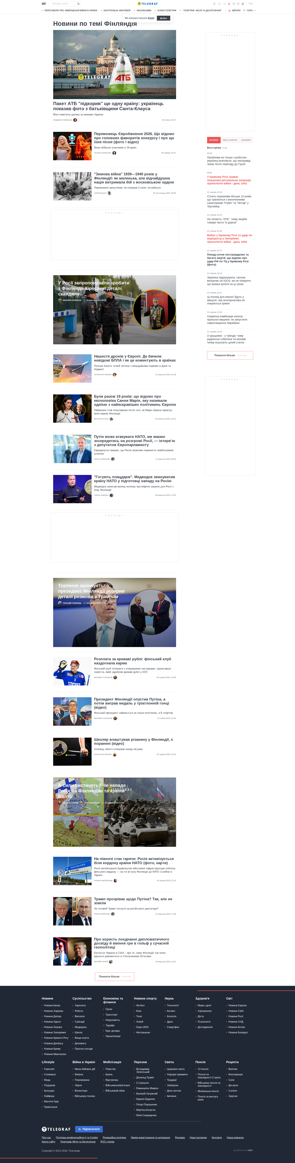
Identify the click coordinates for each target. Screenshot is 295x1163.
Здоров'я (202, 998)
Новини (47, 998)
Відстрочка (112, 1080)
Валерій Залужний (146, 1093)
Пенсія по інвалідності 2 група (209, 1076)
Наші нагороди (198, 1137)
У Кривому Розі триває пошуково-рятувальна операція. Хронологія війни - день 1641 (229, 180)
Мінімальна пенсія (208, 1091)
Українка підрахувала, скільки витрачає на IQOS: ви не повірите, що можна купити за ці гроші (229, 281)
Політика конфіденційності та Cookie (77, 1137)
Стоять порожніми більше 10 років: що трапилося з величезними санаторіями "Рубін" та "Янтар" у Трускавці (229, 201)
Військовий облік (115, 1090)
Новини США (236, 1011)
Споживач (50, 1074)
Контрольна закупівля (117, 10)
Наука (169, 998)
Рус (251, 3)
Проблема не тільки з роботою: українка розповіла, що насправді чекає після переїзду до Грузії (228, 161)
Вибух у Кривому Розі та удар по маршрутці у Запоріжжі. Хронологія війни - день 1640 (229, 238)
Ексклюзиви (144, 10)
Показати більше (109, 976)
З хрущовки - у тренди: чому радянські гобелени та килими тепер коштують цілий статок (226, 339)
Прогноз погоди (84, 1048)
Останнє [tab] (213, 140)
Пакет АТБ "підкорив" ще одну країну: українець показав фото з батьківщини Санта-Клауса (108, 106)
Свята (169, 1062)
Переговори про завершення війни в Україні (70, 10)
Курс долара (113, 1030)
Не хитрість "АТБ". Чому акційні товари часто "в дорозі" (227, 221)
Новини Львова (53, 1027)
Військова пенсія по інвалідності (209, 1084)
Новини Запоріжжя (55, 1032)
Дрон (170, 1021)
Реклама (180, 1137)
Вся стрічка (214, 147)
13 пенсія (203, 1069)
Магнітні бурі (51, 1101)
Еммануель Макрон (147, 1088)
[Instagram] (238, 3)
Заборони (172, 1085)
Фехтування (143, 1032)
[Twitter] (234, 4)
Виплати (80, 1016)
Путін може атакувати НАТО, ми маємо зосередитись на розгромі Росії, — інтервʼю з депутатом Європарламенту (134, 441)
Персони (140, 1062)
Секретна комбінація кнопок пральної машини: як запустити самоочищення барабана (227, 320)
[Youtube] (229, 3)
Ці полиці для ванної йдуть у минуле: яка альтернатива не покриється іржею (226, 300)
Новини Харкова (53, 1011)
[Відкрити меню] (44, 3)
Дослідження (205, 1027)
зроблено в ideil (243, 1150)
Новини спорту (145, 998)
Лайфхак (49, 1096)
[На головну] (147, 3)
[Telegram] (224, 3)
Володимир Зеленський (142, 1070)
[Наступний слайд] (255, 11)
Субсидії (80, 1021)
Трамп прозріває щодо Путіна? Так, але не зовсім (133, 901)
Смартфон (173, 1027)
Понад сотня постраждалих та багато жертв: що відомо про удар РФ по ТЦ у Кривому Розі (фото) (228, 259)
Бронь (109, 1074)
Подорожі (49, 1085)
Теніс (139, 1016)
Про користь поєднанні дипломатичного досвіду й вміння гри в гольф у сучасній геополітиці (131, 943)
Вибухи (79, 1074)
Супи (231, 1080)
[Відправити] (78, 3)
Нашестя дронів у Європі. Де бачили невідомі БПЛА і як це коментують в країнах (135, 358)
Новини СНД (235, 1021)
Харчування (205, 1011)
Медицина (81, 1027)
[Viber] (219, 4)
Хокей (139, 1021)
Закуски (232, 1096)
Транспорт (112, 1014)
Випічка (232, 1069)
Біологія (171, 1016)
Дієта (201, 1016)
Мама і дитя (204, 1005)
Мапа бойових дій (85, 1069)
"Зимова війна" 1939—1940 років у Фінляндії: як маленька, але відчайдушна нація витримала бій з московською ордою (134, 178)
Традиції (172, 1080)
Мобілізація (112, 1062)
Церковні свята (176, 1069)
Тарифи (110, 1025)
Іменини (171, 1096)
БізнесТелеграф (167, 10)
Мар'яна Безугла (145, 1110)
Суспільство (82, 998)
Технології (173, 1005)
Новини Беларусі (238, 1032)
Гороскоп (253, 10)
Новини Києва (52, 1005)
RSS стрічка (107, 1141)
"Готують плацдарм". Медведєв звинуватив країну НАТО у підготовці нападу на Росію (134, 479)
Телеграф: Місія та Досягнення (78, 1141)
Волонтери (81, 1090)
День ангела (174, 1090)
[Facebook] (214, 3)
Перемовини (82, 1080)
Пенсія (200, 1062)
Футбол (140, 1005)
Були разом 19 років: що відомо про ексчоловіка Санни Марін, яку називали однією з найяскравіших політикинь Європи (135, 400)
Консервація (235, 1074)
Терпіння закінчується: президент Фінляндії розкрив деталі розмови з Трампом (91, 591)
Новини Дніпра (52, 1016)
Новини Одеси (52, 1021)
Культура (49, 1090)
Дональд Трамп (145, 1077)
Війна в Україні (84, 1062)
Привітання (50, 1107)
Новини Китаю (236, 1027)
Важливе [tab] (246, 140)
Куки (151, 18)
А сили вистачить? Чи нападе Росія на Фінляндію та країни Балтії (92, 791)
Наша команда (235, 1137)
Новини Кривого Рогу (56, 1038)
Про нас (46, 1137)
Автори (236, 10)
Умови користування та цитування (150, 1137)
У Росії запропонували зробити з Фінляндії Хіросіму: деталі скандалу (93, 288)
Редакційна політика (114, 1137)
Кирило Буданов (145, 1099)
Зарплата (80, 1005)
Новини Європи (237, 1005)
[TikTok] (242, 3)
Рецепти (232, 1062)
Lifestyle (48, 1062)
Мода (47, 1080)
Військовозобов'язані (118, 1085)
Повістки (111, 1069)
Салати (232, 1090)
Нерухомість (113, 1020)
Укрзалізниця (113, 1036)
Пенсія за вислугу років (208, 1098)
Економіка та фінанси (113, 1000)
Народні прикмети (177, 1074)
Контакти (217, 1137)
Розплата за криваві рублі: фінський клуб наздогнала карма (132, 661)
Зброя (78, 1085)
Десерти (233, 1085)
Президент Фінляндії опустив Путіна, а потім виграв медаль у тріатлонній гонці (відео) (131, 703)
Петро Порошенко (146, 1104)
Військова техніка (85, 1096)
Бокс (139, 1011)
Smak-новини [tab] (230, 140)
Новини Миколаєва (55, 1054)
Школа (78, 1032)
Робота (79, 1011)
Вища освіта (82, 1038)
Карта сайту (48, 1141)
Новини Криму (52, 1048)
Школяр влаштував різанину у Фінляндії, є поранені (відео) (133, 742)
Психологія (204, 1021)
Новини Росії (235, 1016)
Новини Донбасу (53, 1043)
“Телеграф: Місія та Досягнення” (202, 10)
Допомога (80, 1043)
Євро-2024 (142, 1027)
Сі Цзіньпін (142, 1083)
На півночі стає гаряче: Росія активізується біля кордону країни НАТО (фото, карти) (134, 861)
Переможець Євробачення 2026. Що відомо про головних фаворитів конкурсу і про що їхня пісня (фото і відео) (134, 138)
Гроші (109, 1009)
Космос (171, 1011)
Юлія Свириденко (146, 1115)
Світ (229, 998)
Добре (163, 18)
